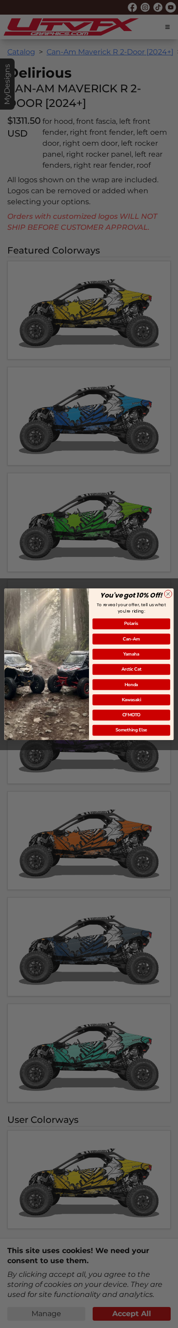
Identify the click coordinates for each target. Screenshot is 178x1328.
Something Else (131, 730)
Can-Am (131, 639)
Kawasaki (131, 700)
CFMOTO (131, 715)
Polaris (131, 623)
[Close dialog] (168, 594)
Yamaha (131, 654)
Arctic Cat (131, 669)
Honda (131, 685)
